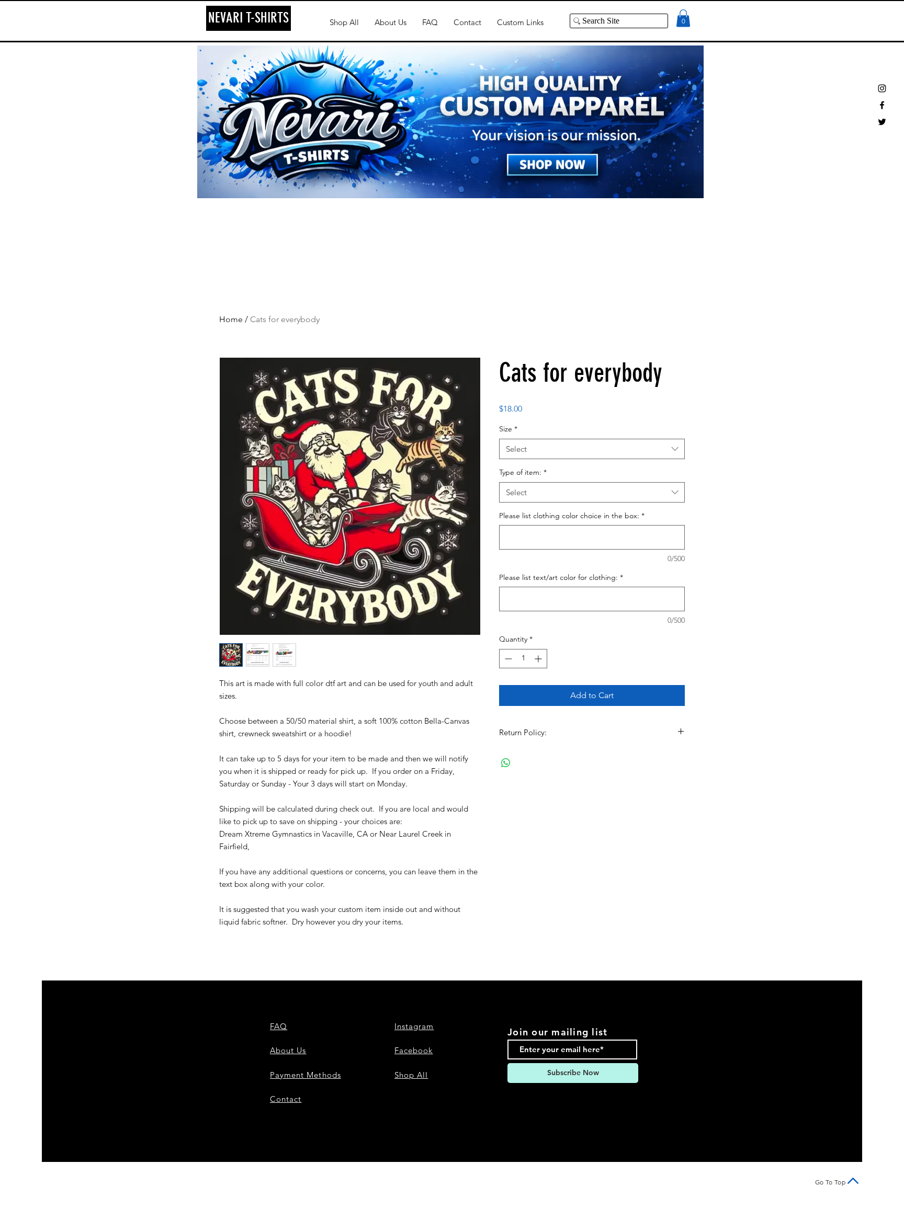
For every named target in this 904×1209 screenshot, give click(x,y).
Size (508, 429)
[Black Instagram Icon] (882, 88)
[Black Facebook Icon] (882, 105)
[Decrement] (507, 658)
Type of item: (523, 472)
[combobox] (592, 449)
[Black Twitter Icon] (882, 122)
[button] (683, 18)
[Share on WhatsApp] (506, 763)
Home (231, 319)
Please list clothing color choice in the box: (572, 515)
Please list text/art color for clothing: (561, 577)
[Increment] (539, 658)
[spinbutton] (523, 658)
